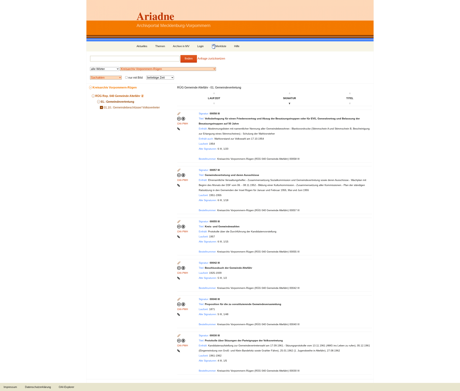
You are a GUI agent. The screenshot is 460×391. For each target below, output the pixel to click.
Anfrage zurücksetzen (211, 58)
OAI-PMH (182, 123)
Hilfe (236, 46)
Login (200, 46)
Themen (160, 46)
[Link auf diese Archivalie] (179, 128)
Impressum (10, 386)
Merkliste (220, 46)
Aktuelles (142, 46)
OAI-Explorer (66, 386)
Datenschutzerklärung (38, 386)
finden (189, 58)
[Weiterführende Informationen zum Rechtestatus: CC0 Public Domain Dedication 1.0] (181, 118)
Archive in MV (181, 46)
